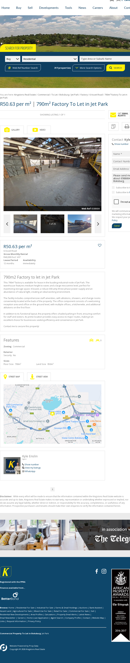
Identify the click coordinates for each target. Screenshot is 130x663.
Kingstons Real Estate (25, 94)
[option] (79, 223)
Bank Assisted (96, 607)
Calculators (50, 614)
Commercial (44, 94)
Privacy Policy (34, 621)
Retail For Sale (60, 611)
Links (2, 621)
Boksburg (64, 94)
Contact (86, 618)
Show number (32, 464)
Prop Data (33, 646)
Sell (92, 611)
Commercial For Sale (79, 611)
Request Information (16, 621)
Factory (84, 94)
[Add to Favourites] (99, 245)
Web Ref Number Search (25, 67)
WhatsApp (30, 471)
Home (11, 607)
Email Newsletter (7, 618)
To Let (54, 94)
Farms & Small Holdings (66, 607)
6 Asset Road (96, 94)
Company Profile (73, 618)
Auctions (83, 607)
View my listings (33, 467)
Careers (21, 618)
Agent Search (57, 618)
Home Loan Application (38, 618)
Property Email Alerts (67, 614)
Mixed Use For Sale (43, 611)
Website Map (98, 618)
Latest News (84, 614)
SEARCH (118, 67)
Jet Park (75, 94)
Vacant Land (5, 611)
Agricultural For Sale (22, 611)
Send (117, 225)
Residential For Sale (25, 607)
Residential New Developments (14, 614)
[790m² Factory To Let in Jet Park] (52, 174)
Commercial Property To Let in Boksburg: (20, 633)
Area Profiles (37, 614)
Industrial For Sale (45, 607)
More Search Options (91, 67)
